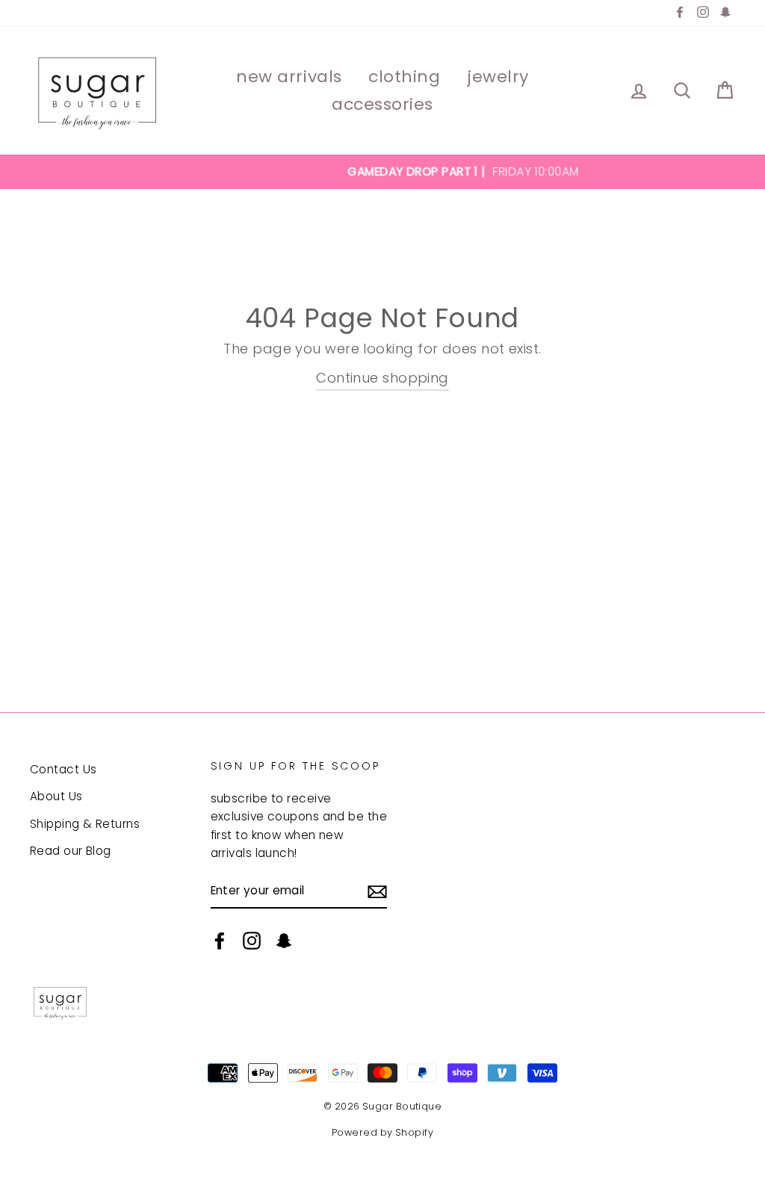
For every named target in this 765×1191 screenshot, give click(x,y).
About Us (56, 796)
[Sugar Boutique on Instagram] (252, 940)
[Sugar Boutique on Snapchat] (284, 940)
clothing (404, 76)
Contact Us (63, 769)
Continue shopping (382, 377)
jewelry (498, 76)
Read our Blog (70, 851)
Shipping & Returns (85, 824)
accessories (382, 104)
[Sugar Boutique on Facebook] (220, 940)
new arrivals (289, 76)
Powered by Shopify (382, 1132)
